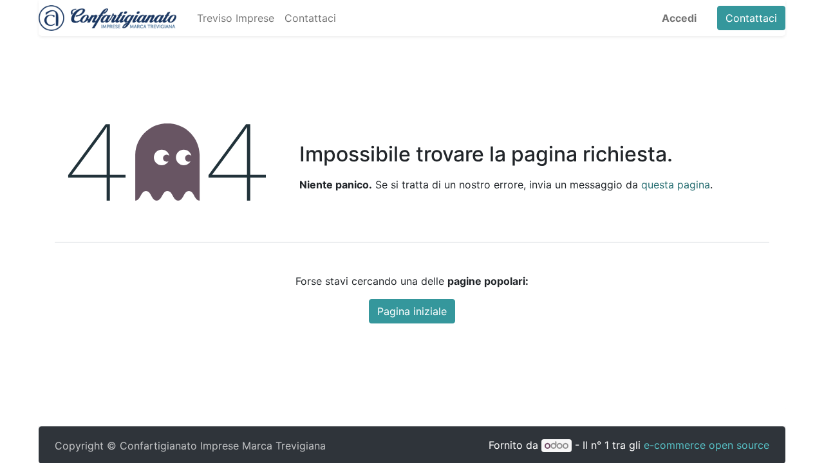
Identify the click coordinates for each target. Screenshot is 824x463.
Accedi (679, 18)
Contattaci (751, 18)
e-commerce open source (706, 445)
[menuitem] (235, 18)
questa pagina (675, 184)
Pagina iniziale (412, 311)
